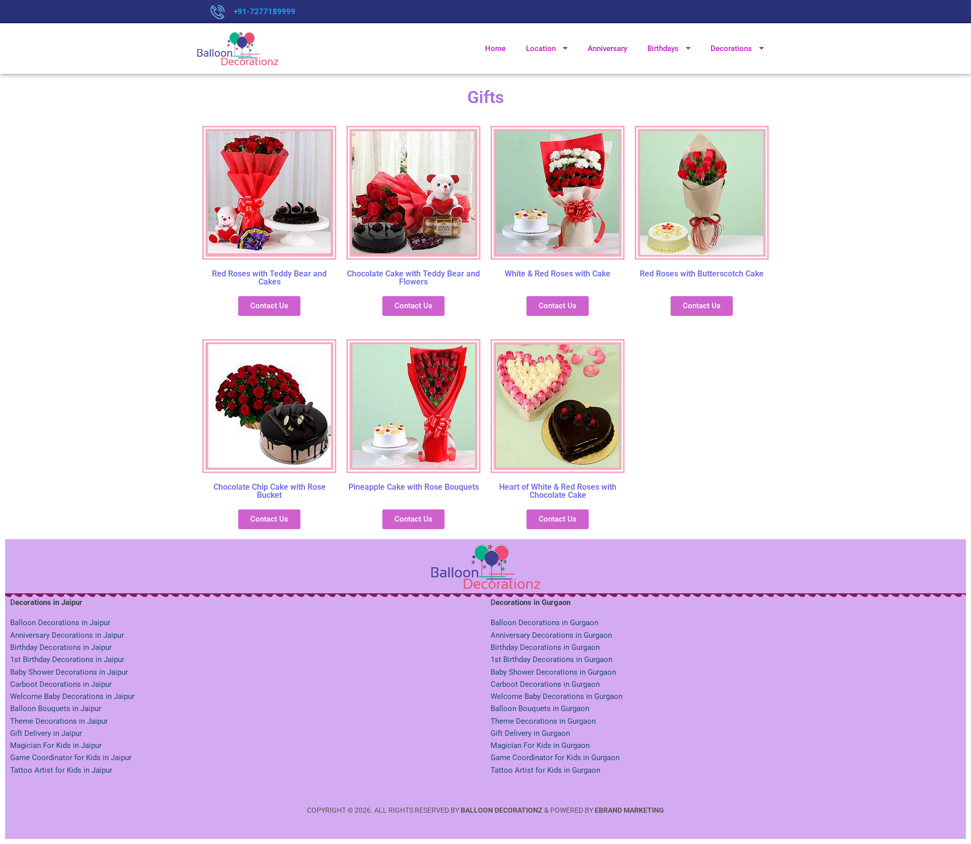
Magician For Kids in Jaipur (56, 745)
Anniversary (607, 48)
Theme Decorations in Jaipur (59, 721)
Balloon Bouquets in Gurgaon (540, 708)
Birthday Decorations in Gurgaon (545, 647)
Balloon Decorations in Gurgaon (544, 622)
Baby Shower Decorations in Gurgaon (553, 672)
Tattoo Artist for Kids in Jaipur (61, 770)
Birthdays (663, 48)
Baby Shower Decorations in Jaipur (69, 672)
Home (495, 48)
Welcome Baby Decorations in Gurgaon (557, 696)
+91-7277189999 (264, 11)
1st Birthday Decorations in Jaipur (67, 659)
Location (541, 48)
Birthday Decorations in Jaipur (61, 647)
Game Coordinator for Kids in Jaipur (70, 757)
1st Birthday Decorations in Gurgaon (551, 659)
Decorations (731, 48)
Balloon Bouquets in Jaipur (55, 708)
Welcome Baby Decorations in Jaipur (72, 696)
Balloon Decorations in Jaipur (60, 622)
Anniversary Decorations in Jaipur (67, 635)
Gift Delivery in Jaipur (46, 733)
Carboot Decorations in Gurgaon (545, 684)
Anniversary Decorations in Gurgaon (551, 635)
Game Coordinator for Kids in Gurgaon (555, 757)
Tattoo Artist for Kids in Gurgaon (545, 770)
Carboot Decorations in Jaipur (61, 684)
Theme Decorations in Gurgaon (543, 721)
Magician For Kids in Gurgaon (540, 745)
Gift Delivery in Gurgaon (530, 733)
